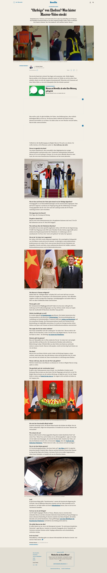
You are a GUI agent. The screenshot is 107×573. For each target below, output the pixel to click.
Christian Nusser (33, 542)
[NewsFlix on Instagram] (36, 565)
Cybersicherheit (53, 317)
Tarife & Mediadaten (37, 556)
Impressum (35, 554)
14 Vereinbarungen (46, 315)
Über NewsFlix (36, 553)
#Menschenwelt (23, 65)
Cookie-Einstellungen (65, 568)
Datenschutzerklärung (55, 568)
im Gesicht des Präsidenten (56, 334)
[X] (71, 70)
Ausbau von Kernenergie (68, 319)
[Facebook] (74, 70)
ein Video (61, 448)
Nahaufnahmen (56, 505)
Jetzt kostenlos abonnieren (59, 563)
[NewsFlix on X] (33, 565)
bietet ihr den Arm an (47, 376)
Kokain (58, 441)
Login (34, 558)
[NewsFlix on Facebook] (35, 565)
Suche (34, 560)
